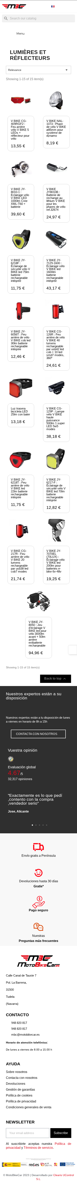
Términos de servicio (38, 1147)
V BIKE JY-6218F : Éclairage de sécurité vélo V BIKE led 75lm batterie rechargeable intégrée (20, 270)
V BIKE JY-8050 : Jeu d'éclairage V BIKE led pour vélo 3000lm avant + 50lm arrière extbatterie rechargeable (37, 633)
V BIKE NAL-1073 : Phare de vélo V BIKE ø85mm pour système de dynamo (56, 128)
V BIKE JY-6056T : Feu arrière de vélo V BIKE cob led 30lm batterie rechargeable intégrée (20, 340)
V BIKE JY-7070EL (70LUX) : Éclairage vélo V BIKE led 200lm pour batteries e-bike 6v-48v (55, 561)
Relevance (38, 70)
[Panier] (72, 6)
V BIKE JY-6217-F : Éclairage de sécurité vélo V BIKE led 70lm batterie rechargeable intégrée (56, 490)
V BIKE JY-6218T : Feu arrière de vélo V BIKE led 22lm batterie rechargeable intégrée (20, 488)
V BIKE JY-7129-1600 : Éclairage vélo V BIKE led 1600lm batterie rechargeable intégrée (55, 270)
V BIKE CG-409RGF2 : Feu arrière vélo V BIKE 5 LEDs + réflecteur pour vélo (20, 129)
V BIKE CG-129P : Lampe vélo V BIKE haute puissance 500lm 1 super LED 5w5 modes (55, 419)
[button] (38, 734)
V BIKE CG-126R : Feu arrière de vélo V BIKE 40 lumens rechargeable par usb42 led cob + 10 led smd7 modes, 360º (55, 345)
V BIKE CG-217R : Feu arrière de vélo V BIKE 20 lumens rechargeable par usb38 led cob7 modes (20, 561)
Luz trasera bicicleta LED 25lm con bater (20, 411)
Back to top (55, 678)
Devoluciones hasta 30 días (38, 881)
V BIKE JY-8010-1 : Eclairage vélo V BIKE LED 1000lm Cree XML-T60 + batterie (20, 197)
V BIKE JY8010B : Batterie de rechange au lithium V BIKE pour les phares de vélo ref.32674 (55, 199)
